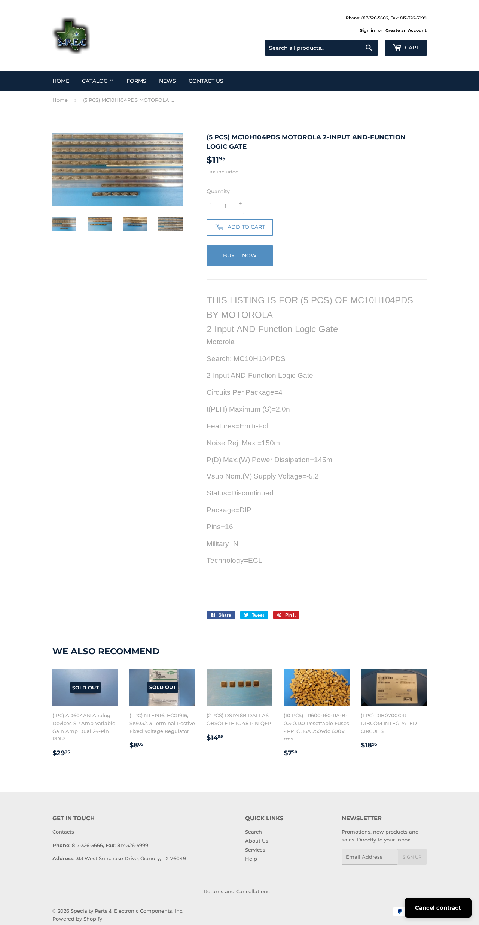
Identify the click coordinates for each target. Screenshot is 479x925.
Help (251, 859)
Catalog (95, 81)
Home (60, 81)
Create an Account (406, 30)
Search (253, 832)
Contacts (63, 832)
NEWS (167, 81)
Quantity (218, 191)
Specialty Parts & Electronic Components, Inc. (127, 911)
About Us (256, 841)
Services (255, 850)
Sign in (367, 30)
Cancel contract (438, 907)
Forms (136, 81)
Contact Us (206, 81)
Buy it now (240, 255)
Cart (411, 47)
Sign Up (412, 857)
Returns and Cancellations (237, 891)
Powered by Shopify (77, 919)
